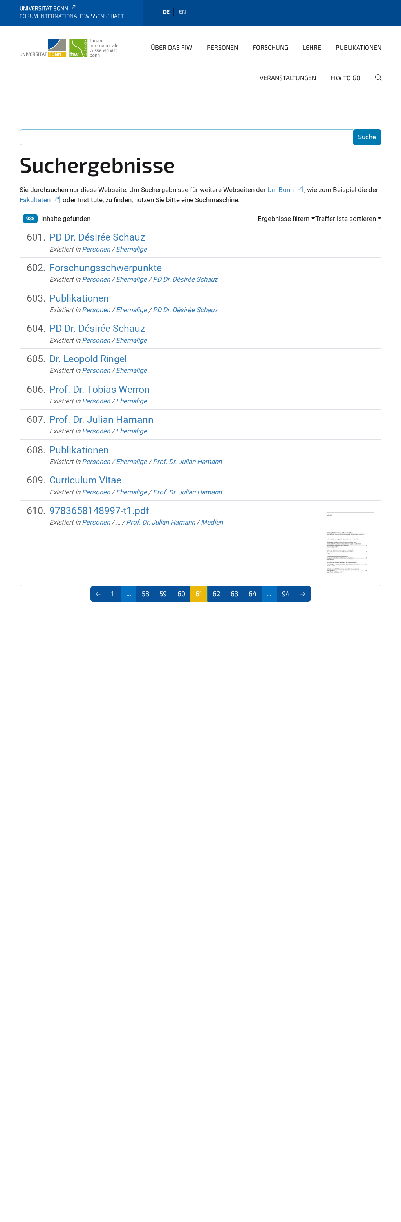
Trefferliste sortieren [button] (345, 219)
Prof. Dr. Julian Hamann (101, 419)
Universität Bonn (44, 8)
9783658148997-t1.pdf (99, 510)
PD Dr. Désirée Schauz (97, 237)
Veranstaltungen (288, 77)
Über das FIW (171, 47)
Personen (222, 47)
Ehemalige (131, 249)
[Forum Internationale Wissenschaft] (69, 46)
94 (286, 593)
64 (252, 593)
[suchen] (375, 83)
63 (234, 593)
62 (216, 593)
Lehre (312, 47)
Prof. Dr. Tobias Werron (99, 389)
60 (181, 593)
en (182, 11)
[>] (303, 594)
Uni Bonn (280, 190)
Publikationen (358, 47)
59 (163, 593)
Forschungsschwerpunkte (105, 267)
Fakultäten (35, 200)
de (166, 11)
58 (145, 593)
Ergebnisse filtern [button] (283, 219)
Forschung (270, 47)
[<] (98, 594)
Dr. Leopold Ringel (88, 359)
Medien (212, 522)
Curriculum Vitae (85, 480)
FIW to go (346, 77)
